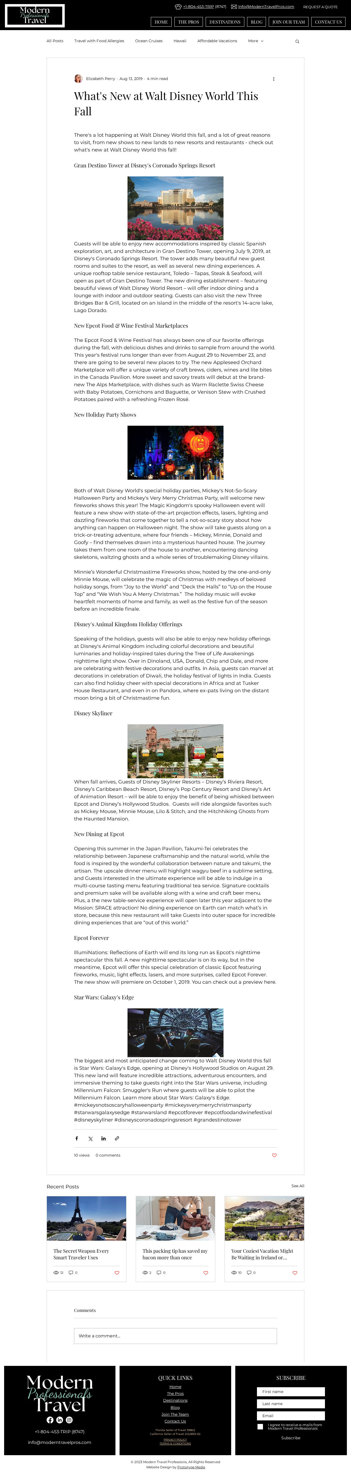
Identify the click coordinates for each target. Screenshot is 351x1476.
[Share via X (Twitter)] (90, 1138)
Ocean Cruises (149, 40)
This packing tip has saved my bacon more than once (175, 1254)
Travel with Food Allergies (99, 40)
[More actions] (273, 78)
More (253, 40)
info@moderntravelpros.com (59, 1442)
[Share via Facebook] (76, 1138)
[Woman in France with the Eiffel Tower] (86, 1218)
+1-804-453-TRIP (198, 6)
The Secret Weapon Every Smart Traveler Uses (81, 1254)
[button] (297, 41)
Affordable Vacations (217, 40)
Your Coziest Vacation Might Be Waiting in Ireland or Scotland (262, 1254)
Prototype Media (191, 1467)
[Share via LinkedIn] (103, 1138)
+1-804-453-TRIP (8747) (59, 1431)
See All (297, 1185)
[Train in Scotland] (264, 1218)
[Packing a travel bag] (175, 1218)
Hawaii (180, 40)
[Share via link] (117, 1138)
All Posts (55, 40)
